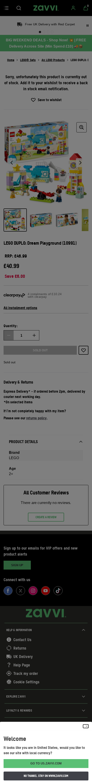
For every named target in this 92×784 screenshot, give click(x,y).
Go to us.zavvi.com (46, 763)
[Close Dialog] (85, 726)
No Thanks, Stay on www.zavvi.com (46, 776)
